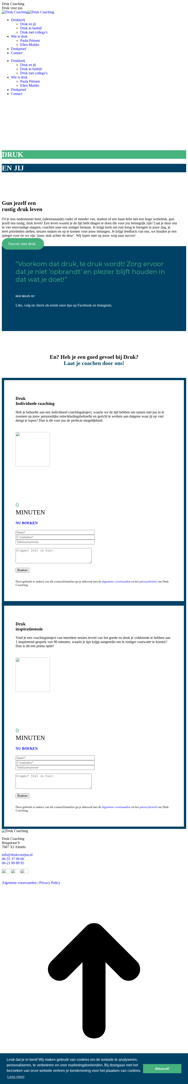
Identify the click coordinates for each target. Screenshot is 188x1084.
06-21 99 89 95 (13, 863)
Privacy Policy (49, 883)
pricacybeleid (148, 581)
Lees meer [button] (16, 1077)
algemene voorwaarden (116, 581)
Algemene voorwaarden (19, 883)
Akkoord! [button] (162, 1068)
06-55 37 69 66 (13, 859)
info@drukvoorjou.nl (17, 855)
